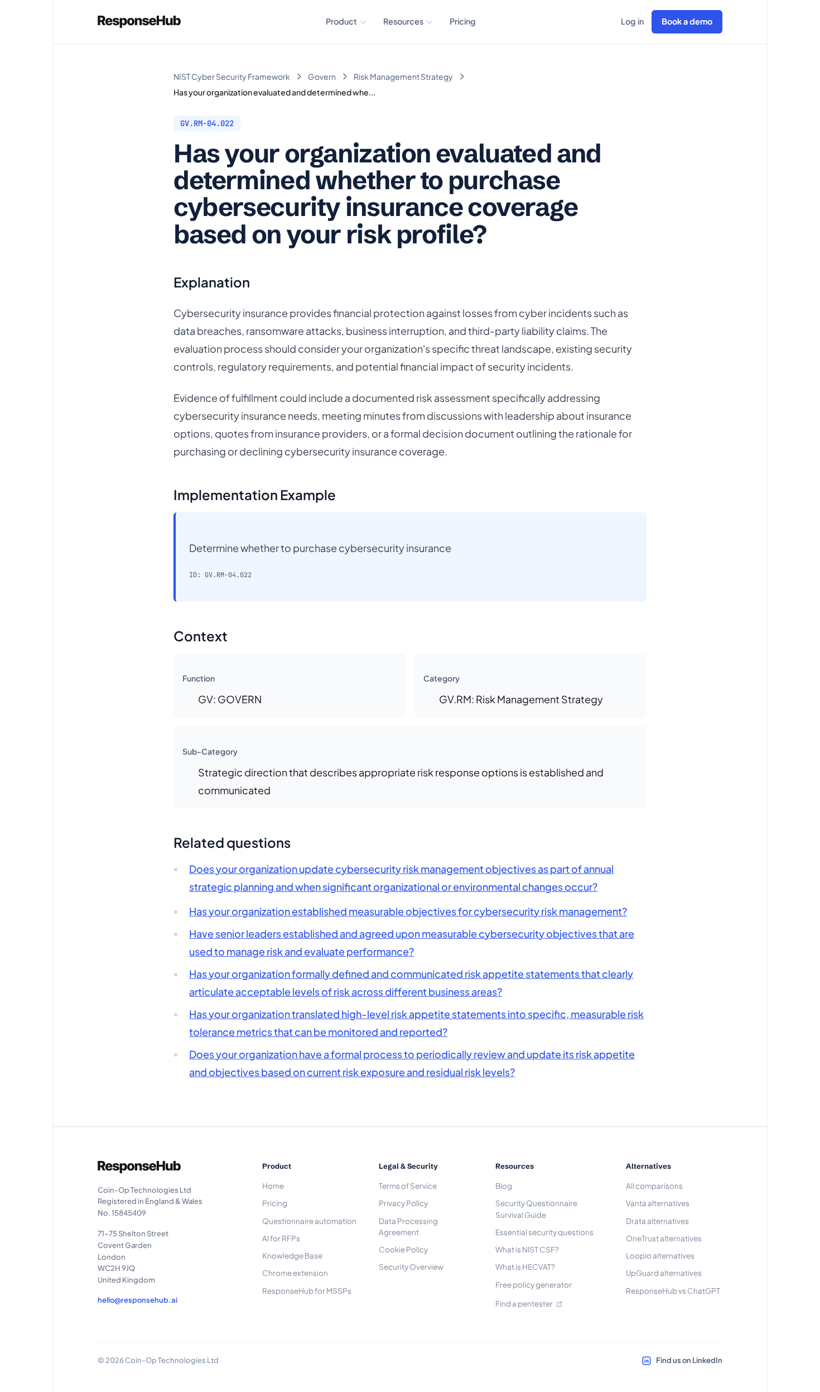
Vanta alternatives (657, 1203)
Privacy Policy (403, 1203)
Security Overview (411, 1266)
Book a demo (687, 21)
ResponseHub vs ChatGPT (673, 1290)
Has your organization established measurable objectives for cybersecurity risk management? (408, 911)
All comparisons (654, 1186)
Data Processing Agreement (408, 1226)
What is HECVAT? (525, 1266)
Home (273, 1186)
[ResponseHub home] (139, 22)
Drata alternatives (657, 1221)
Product (341, 21)
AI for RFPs (281, 1238)
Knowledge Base (292, 1255)
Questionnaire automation (309, 1221)
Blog (503, 1186)
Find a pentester (524, 1303)
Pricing (463, 21)
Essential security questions (544, 1232)
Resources (403, 21)
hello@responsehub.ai (137, 1299)
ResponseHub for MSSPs (306, 1290)
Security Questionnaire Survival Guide (536, 1208)
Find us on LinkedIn (689, 1360)
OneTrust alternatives (664, 1238)
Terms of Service (408, 1186)
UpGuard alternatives (664, 1273)
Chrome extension (295, 1273)
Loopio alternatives (660, 1255)
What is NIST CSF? (527, 1249)
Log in (632, 21)
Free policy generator (533, 1284)
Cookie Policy (403, 1249)
